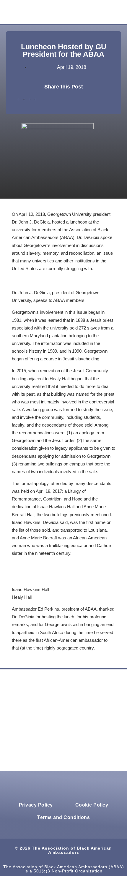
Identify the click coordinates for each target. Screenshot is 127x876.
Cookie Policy (91, 804)
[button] (69, 12)
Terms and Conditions (63, 817)
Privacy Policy (36, 804)
